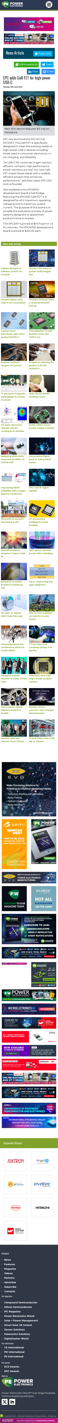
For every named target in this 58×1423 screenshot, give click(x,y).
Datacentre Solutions (17, 1334)
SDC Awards (11, 1371)
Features (9, 1264)
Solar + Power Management (21, 1320)
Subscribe (10, 1287)
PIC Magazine (12, 1311)
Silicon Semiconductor (18, 1307)
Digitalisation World (16, 1338)
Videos (8, 1273)
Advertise (10, 1282)
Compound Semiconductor (20, 1302)
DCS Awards (11, 1366)
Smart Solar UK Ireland (18, 1325)
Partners (9, 1278)
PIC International (14, 1352)
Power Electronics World (19, 1316)
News (7, 1260)
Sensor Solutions (14, 1329)
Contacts (9, 1291)
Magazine (10, 1269)
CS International (14, 1347)
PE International (14, 1356)
